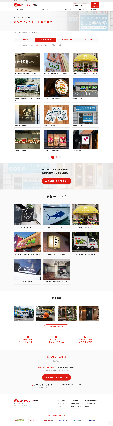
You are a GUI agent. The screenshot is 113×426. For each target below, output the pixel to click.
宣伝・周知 (39, 45)
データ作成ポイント (55, 9)
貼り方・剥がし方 (69, 9)
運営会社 (87, 406)
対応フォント (93, 9)
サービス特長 (20, 9)
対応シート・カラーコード (77, 406)
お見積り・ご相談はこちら (58, 181)
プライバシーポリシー (90, 403)
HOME (59, 398)
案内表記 (53, 45)
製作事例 (43, 9)
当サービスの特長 (61, 400)
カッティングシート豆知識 (91, 398)
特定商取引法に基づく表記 (91, 400)
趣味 (60, 45)
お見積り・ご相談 (75, 403)
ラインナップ (32, 9)
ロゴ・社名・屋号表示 (21, 45)
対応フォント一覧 (75, 409)
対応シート (81, 9)
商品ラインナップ (61, 403)
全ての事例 (24, 40)
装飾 (46, 45)
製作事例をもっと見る (56, 327)
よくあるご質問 (74, 400)
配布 (32, 45)
